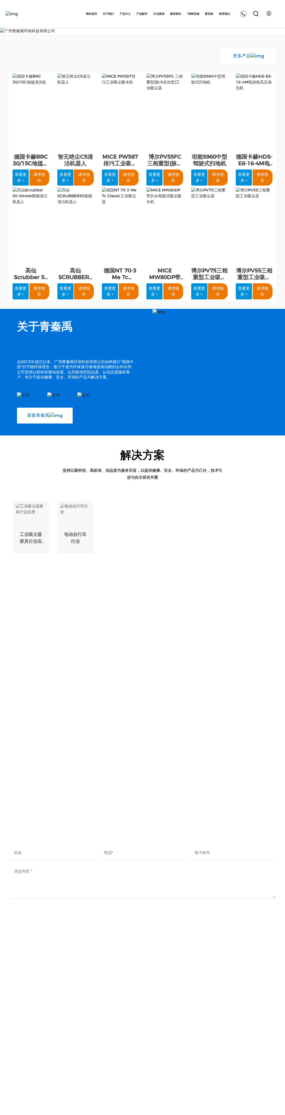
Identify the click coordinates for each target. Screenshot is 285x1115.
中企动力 (189, 1103)
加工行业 (165, 520)
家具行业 (209, 521)
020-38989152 (55, 1038)
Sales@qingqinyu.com (39, 1057)
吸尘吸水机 (128, 1062)
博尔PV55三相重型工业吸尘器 (254, 277)
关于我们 (85, 1037)
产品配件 (175, 1037)
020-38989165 (28, 1038)
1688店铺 (219, 1037)
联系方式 (261, 1062)
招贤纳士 (261, 1052)
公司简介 (84, 1052)
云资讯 (234, 1103)
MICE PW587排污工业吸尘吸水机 (120, 163)
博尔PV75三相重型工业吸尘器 (209, 277)
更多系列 (126, 1083)
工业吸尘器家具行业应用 (31, 527)
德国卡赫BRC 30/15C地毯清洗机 (31, 163)
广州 (202, 1103)
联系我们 (262, 1037)
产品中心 (127, 1037)
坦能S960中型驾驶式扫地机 (209, 160)
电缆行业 (120, 520)
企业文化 (84, 1062)
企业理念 (84, 1072)
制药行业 (254, 521)
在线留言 (261, 1072)
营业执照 (256, 1104)
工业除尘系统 (130, 1072)
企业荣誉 (84, 1083)
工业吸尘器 (128, 1052)
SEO (271, 1104)
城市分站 (217, 1103)
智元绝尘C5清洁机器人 (75, 160)
